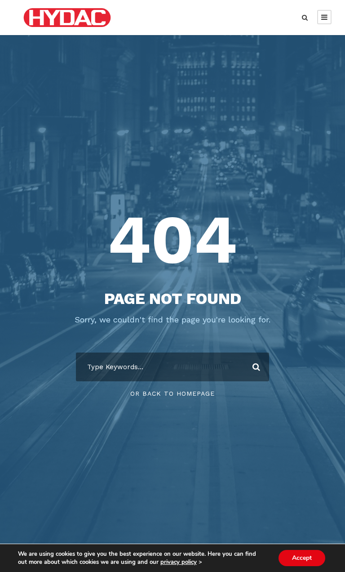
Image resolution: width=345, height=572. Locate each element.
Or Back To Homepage (172, 393)
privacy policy (178, 562)
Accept (302, 558)
